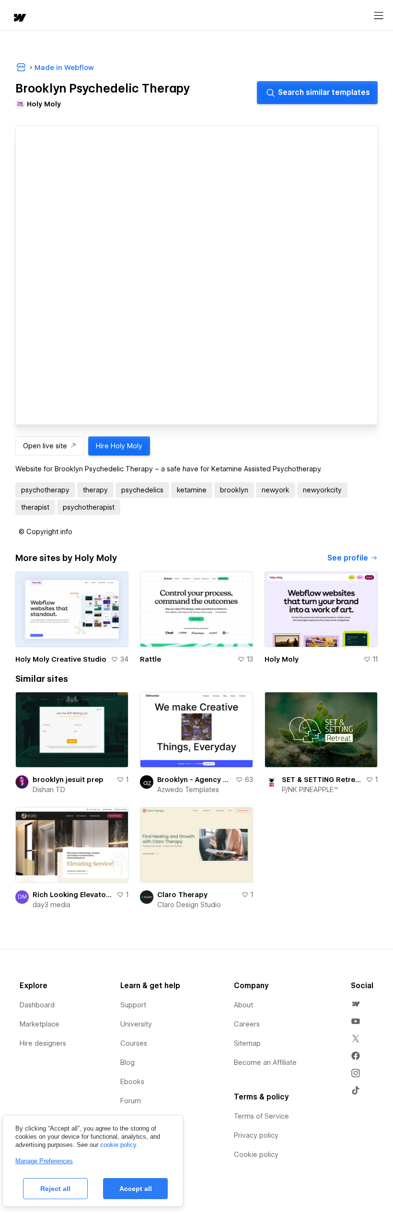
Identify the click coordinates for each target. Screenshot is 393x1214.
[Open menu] (378, 16)
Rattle (150, 659)
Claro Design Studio (189, 905)
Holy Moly (282, 659)
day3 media (51, 905)
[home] (19, 18)
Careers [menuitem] (247, 1024)
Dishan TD (49, 790)
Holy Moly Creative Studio (60, 659)
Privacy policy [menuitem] (256, 1135)
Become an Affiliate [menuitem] (265, 1062)
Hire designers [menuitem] (43, 1043)
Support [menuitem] (133, 1005)
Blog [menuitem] (127, 1062)
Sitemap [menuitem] (247, 1043)
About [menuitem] (243, 1005)
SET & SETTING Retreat (322, 779)
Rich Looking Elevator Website (73, 895)
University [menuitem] (136, 1024)
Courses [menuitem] (133, 1043)
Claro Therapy (182, 895)
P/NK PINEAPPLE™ (310, 790)
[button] (45, 532)
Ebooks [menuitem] (132, 1082)
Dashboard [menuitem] (37, 1005)
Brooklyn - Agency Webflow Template (194, 779)
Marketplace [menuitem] (39, 1024)
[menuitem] (355, 1004)
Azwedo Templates (188, 790)
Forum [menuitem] (130, 1101)
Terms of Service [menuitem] (261, 1116)
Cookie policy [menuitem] (256, 1154)
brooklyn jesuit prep (68, 779)
